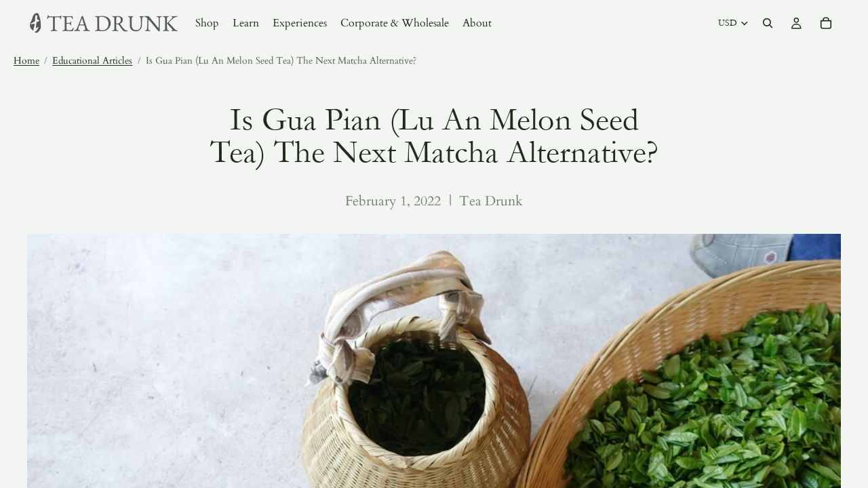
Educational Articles (92, 60)
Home (26, 60)
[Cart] (826, 23)
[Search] (768, 23)
